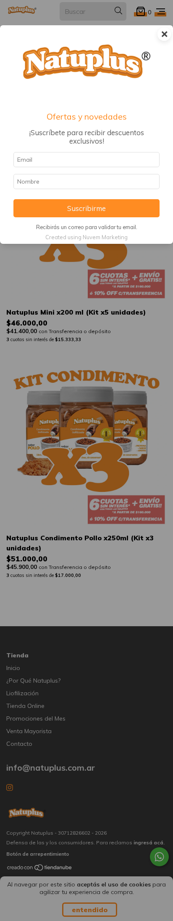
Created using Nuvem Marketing (86, 237)
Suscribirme (86, 208)
